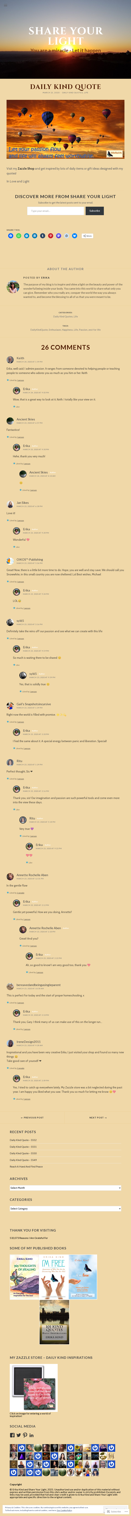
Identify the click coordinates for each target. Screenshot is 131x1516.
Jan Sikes (23, 502)
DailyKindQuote (39, 329)
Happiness (67, 329)
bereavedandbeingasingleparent (39, 985)
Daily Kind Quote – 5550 (23, 1153)
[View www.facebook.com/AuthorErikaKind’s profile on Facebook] (12, 1435)
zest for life (94, 329)
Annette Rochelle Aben (32, 875)
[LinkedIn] (31, 1435)
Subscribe (94, 210)
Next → (98, 1117)
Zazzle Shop (26, 168)
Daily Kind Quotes (72, 92)
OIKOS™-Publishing (30, 559)
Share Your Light (65, 36)
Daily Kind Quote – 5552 (23, 1139)
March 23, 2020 (51, 92)
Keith (20, 358)
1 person (20, 380)
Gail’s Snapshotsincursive (34, 704)
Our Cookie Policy (64, 1510)
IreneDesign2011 (29, 1042)
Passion (83, 329)
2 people (20, 893)
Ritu (19, 761)
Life (86, 92)
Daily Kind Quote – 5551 (23, 1146)
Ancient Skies (26, 419)
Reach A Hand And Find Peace (26, 1166)
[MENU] (5, 5)
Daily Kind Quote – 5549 (23, 1159)
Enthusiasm (55, 329)
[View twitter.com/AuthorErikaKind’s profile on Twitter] (18, 1435)
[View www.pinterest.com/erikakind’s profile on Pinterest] (25, 1435)
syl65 (20, 620)
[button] (24, 1277)
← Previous (32, 1117)
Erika (45, 277)
